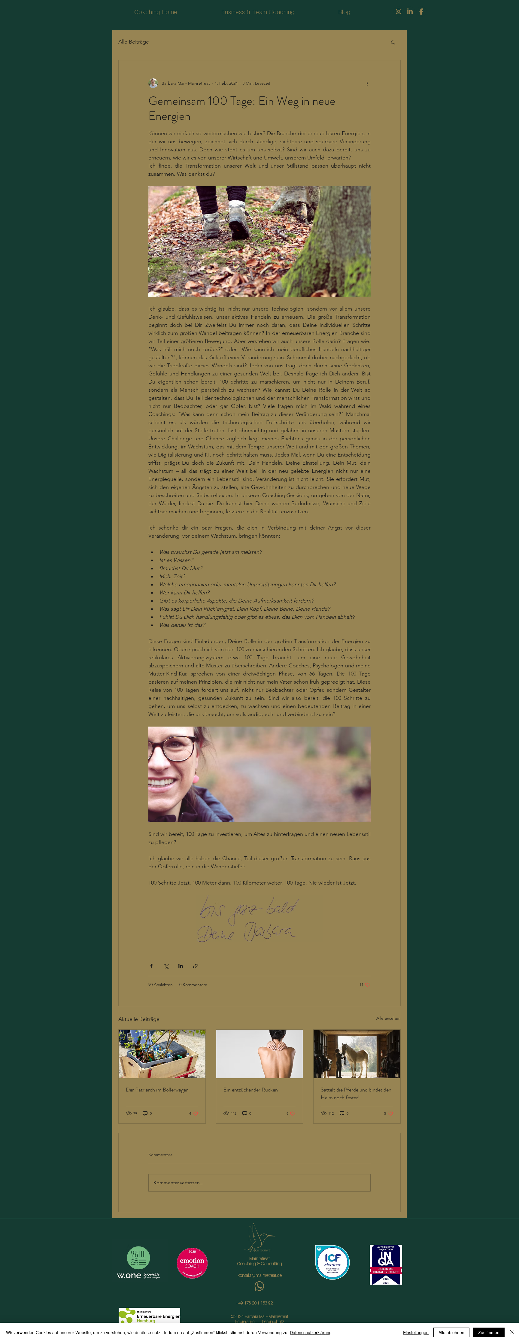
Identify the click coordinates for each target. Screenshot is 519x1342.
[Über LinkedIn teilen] (181, 966)
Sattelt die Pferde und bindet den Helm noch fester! (356, 1093)
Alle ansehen (388, 1018)
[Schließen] (511, 1332)
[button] (393, 42)
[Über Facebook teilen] (151, 966)
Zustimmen (488, 1332)
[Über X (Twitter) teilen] (166, 966)
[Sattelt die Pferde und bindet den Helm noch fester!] (357, 1054)
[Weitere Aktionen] (367, 83)
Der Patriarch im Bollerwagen (157, 1090)
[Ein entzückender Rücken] (259, 1054)
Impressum (245, 1321)
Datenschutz (273, 1321)
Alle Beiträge (133, 41)
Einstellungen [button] (416, 1332)
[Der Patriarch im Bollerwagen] (162, 1054)
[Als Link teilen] (195, 966)
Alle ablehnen (451, 1332)
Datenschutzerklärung (311, 1332)
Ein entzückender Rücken (250, 1090)
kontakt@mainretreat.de (260, 1275)
